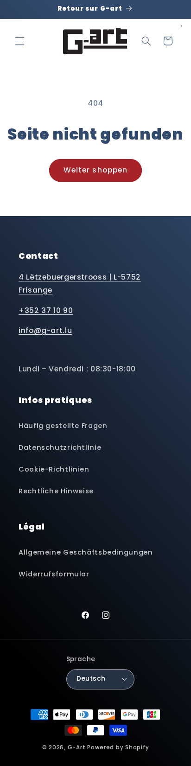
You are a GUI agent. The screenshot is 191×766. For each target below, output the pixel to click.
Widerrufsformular (54, 574)
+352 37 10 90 (46, 310)
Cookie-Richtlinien (54, 469)
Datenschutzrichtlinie (60, 447)
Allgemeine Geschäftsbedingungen (86, 552)
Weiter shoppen (95, 170)
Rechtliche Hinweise (56, 491)
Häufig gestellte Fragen (63, 425)
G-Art (77, 747)
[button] (19, 40)
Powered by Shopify (118, 747)
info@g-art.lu (45, 330)
